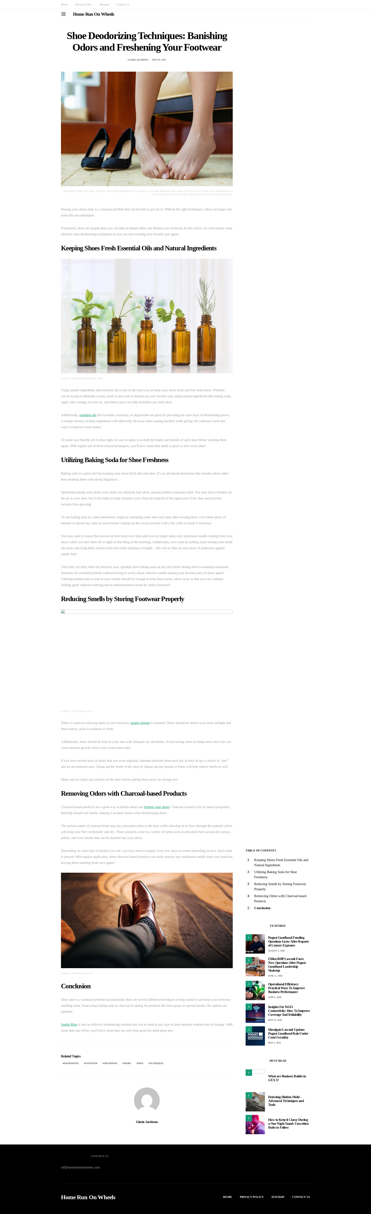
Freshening (111, 1063)
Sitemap (104, 4)
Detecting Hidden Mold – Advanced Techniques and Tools (286, 1101)
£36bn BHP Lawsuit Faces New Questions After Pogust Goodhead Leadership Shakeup (287, 964)
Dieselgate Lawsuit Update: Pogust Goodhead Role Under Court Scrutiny (288, 1033)
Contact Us (123, 4)
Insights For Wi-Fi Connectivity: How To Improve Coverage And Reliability (289, 1010)
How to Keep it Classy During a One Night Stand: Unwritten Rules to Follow (288, 1123)
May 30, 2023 (159, 60)
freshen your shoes (156, 807)
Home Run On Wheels (93, 14)
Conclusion (262, 908)
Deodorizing (71, 1063)
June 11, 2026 (275, 976)
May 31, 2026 (275, 1020)
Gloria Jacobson (138, 60)
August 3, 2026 (276, 950)
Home (64, 4)
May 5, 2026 (274, 1043)
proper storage (140, 723)
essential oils (87, 415)
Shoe (140, 1063)
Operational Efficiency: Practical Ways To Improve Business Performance (286, 988)
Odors (127, 1063)
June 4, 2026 (274, 997)
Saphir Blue (69, 1024)
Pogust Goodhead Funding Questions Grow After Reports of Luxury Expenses (288, 941)
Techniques (157, 1063)
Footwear (91, 1063)
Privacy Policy (83, 4)
